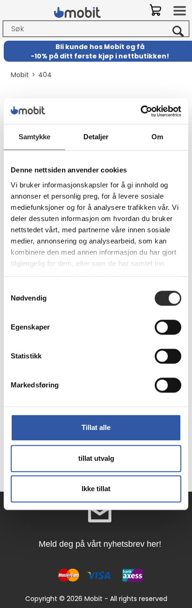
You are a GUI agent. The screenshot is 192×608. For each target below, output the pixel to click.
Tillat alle (96, 427)
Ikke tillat (96, 489)
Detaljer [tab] (96, 137)
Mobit (20, 74)
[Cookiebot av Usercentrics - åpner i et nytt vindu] (140, 111)
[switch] (168, 327)
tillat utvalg (96, 458)
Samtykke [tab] (35, 137)
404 (45, 74)
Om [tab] (157, 137)
